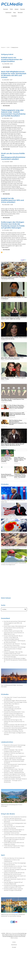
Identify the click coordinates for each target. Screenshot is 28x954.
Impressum (14, 944)
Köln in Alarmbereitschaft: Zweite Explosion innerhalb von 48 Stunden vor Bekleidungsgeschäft (15, 766)
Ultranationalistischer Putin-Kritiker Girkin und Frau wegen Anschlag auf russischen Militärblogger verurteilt (14, 839)
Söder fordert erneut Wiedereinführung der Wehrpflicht (15, 820)
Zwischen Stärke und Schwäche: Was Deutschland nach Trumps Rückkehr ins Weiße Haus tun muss (14, 632)
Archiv (14, 942)
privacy (16, 938)
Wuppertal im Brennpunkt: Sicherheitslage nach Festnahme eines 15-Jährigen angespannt (14, 648)
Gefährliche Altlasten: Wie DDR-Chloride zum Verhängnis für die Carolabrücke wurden (15, 725)
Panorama (22, 9)
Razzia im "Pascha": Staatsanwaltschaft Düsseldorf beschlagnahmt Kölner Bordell (14, 773)
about (12, 938)
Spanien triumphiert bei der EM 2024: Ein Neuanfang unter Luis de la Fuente (14, 873)
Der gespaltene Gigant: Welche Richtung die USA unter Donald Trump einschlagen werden (13, 517)
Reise (14, 12)
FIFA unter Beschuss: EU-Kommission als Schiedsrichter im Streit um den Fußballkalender (14, 859)
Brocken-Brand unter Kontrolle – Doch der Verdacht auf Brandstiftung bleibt (15, 776)
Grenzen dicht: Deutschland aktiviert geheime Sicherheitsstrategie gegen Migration (15, 728)
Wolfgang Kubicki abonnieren (1, 252)
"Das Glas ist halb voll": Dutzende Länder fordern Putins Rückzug (14, 827)
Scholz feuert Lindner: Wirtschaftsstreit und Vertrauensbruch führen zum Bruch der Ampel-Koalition (15, 628)
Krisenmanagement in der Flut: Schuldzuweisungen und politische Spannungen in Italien (14, 547)
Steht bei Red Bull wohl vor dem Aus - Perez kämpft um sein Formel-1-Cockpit (15, 867)
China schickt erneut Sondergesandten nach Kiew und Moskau (15, 824)
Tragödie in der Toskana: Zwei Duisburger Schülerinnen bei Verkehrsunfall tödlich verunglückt (14, 761)
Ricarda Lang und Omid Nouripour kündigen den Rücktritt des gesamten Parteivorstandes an (15, 660)
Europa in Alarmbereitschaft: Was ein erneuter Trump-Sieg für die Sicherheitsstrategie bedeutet (13, 637)
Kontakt (14, 947)
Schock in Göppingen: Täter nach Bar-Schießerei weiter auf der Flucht (13, 652)
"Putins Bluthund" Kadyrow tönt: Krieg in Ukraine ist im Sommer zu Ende (14, 846)
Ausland (16, 9)
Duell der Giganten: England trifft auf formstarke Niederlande (13, 883)
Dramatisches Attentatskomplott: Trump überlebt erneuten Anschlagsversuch (13, 563)
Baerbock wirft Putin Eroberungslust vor (14, 829)
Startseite (5, 9)
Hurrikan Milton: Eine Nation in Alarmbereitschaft (13, 532)
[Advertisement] (14, 32)
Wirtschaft (20, 12)
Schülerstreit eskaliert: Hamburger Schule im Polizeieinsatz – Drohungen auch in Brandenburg (15, 780)
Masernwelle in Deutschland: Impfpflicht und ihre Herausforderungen (15, 655)
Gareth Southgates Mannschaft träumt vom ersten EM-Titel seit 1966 (15, 876)
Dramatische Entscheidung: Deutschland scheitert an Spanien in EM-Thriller (14, 886)
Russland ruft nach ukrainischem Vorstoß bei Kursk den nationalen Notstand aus (15, 817)
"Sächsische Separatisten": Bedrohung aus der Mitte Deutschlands (14, 641)
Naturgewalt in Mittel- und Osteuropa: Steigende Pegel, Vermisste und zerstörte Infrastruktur (14, 716)
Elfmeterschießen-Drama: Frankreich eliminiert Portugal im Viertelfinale (13, 889)
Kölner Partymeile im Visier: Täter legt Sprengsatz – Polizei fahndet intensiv (13, 770)
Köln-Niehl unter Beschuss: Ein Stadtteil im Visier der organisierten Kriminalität (15, 757)
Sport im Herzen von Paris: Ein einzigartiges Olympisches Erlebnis (15, 863)
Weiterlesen (6, 67)
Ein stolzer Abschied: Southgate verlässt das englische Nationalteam (15, 870)
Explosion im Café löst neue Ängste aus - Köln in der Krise (14, 753)
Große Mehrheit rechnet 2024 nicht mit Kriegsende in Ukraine (14, 843)
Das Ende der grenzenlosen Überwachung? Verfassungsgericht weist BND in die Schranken (15, 623)
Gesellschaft (8, 12)
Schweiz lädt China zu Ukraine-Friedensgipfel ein (15, 835)
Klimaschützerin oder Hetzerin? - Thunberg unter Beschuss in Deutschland (15, 644)
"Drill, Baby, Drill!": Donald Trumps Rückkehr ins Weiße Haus (13, 501)
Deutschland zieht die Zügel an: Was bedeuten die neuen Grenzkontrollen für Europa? (14, 721)
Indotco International (13, 933)
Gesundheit (14, 16)
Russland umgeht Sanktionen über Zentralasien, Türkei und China (12, 832)
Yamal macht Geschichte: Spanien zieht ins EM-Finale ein (14, 879)
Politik (11, 9)
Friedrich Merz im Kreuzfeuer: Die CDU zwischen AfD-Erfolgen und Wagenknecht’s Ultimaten (15, 732)
